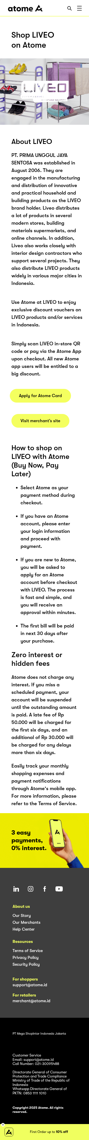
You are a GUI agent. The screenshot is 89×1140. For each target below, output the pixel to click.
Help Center (24, 929)
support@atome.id (30, 985)
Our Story (22, 915)
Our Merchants (26, 922)
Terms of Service (28, 950)
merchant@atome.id (31, 1001)
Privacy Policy (26, 957)
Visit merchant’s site (40, 420)
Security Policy (26, 964)
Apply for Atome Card (40, 395)
